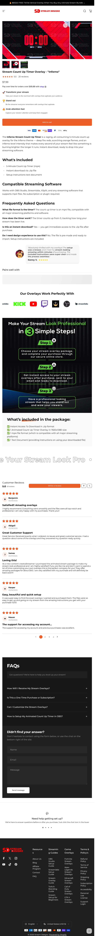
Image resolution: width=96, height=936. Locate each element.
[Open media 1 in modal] (65, 25)
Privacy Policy (83, 872)
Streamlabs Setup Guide (53, 872)
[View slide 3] (48, 827)
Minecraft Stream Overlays (69, 880)
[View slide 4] (51, 827)
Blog (35, 863)
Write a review (54, 486)
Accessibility (86, 889)
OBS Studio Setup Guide (51, 862)
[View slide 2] (45, 827)
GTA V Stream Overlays (68, 899)
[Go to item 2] (15, 64)
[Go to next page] (58, 637)
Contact (36, 872)
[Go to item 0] (6, 64)
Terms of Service (84, 866)
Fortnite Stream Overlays (68, 861)
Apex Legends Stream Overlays (69, 871)
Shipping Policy (84, 878)
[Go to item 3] (24, 64)
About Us (37, 859)
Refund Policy (83, 860)
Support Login (84, 903)
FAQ (34, 876)
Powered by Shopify (57, 935)
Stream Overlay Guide (51, 880)
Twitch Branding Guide (52, 889)
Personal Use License (84, 895)
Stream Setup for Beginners (53, 897)
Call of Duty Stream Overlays (68, 890)
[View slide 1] (43, 827)
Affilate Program (37, 867)
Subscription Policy (86, 884)
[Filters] (83, 486)
